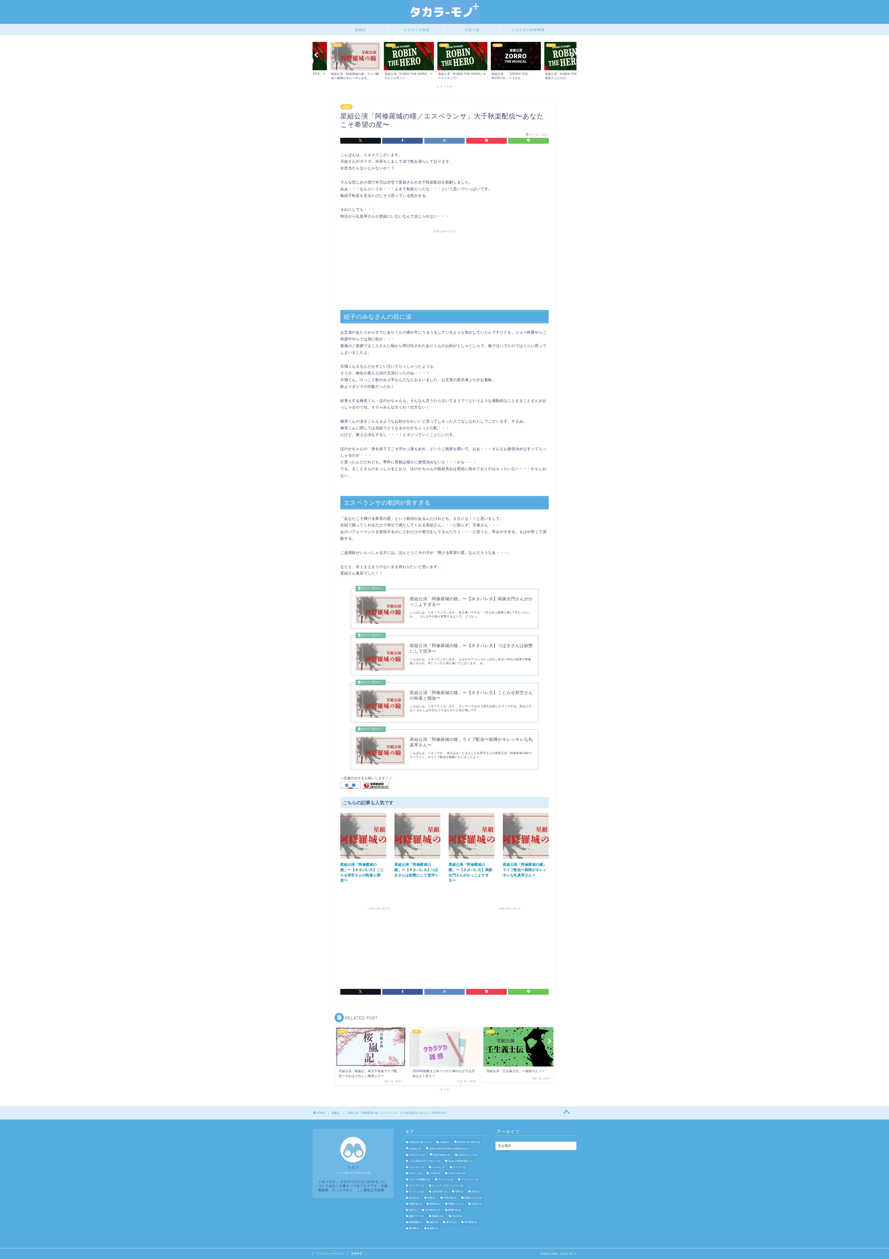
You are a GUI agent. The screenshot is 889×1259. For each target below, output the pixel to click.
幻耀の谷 (415, 1204)
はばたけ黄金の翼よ (460, 1161)
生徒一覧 (472, 30)
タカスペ (415, 1173)
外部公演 (450, 1197)
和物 (431, 1197)
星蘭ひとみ (455, 1204)
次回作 (476, 1204)
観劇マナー (416, 1216)
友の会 (414, 1197)
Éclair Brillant (441, 1155)
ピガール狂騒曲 (419, 1179)
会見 (475, 1191)
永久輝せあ (432, 1210)
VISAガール (417, 1155)
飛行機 (414, 1228)
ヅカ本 (435, 1173)
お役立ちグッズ (468, 1155)
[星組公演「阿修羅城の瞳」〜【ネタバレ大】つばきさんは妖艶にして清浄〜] (417, 860)
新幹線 (435, 1204)
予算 (459, 1191)
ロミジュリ (416, 1191)
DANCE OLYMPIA (468, 1142)
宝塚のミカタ (473, 1197)
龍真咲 (432, 1228)
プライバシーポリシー (330, 1253)
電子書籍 (470, 1222)
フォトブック (470, 1179)
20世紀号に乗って (420, 1142)
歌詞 (413, 1210)
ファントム (445, 1179)
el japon (415, 1149)
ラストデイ (416, 1185)
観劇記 (360, 30)
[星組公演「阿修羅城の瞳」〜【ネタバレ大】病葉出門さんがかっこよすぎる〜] (472, 860)
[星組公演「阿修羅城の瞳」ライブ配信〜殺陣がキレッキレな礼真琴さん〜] (526, 860)
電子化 (451, 1222)
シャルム (438, 1167)
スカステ (459, 1167)
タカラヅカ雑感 (416, 30)
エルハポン (416, 1167)
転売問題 (415, 1222)
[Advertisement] (444, 267)
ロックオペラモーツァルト (447, 1185)
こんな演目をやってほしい (424, 1161)
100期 (444, 1142)
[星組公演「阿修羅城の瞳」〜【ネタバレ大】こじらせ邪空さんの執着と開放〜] (363, 860)
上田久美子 (439, 1191)
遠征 (434, 1222)
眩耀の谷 (454, 1210)
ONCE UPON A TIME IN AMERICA (449, 1149)
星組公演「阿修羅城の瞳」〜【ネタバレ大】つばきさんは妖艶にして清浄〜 (416, 869)
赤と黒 (457, 1216)
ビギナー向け (457, 1173)
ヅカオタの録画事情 (528, 30)
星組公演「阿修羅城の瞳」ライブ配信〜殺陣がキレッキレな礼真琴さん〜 (525, 869)
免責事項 (356, 1253)
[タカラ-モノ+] (444, 22)
